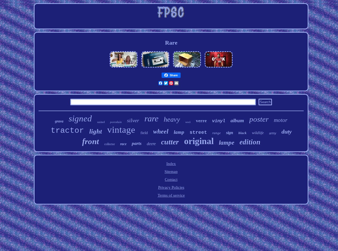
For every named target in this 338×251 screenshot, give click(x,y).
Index (171, 164)
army (272, 133)
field (144, 133)
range (216, 133)
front (90, 141)
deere (151, 143)
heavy (172, 119)
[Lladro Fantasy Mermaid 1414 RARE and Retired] (123, 67)
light (95, 131)
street (198, 132)
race (123, 144)
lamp (179, 132)
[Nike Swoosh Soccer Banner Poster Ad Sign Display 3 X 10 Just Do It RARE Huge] (218, 67)
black (242, 133)
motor (280, 120)
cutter (170, 142)
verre (201, 120)
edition (250, 142)
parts (137, 143)
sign (229, 132)
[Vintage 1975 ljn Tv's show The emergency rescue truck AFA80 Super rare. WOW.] (155, 67)
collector (109, 144)
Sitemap (171, 171)
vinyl (218, 121)
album (237, 120)
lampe (226, 142)
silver (133, 120)
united (101, 122)
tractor (67, 130)
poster (259, 119)
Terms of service (171, 195)
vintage (121, 130)
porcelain (116, 122)
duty (286, 131)
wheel (160, 131)
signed (80, 118)
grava (59, 121)
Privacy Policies (171, 187)
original (199, 141)
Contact (171, 179)
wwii (188, 122)
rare (151, 118)
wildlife (258, 133)
